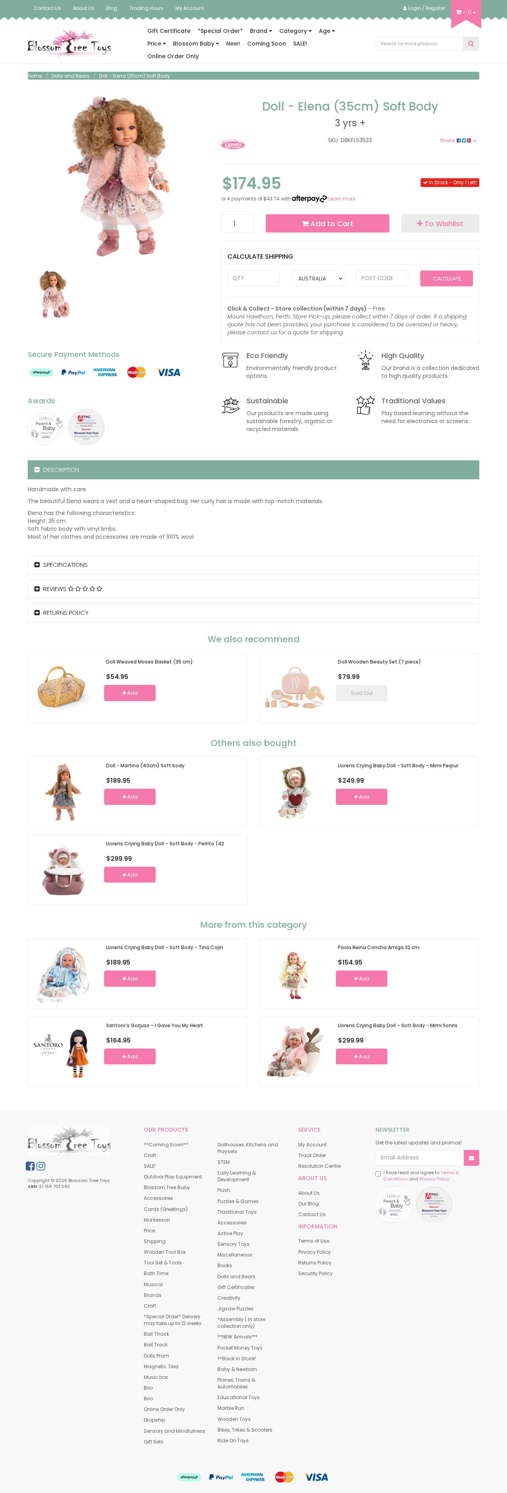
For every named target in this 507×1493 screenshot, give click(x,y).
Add (132, 693)
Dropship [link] (154, 1420)
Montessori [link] (157, 1220)
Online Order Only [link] (164, 1409)
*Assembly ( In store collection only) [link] (241, 1322)
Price (155, 44)
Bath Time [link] (156, 1273)
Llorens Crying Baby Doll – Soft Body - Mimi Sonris (397, 1025)
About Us (83, 8)
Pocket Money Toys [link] (240, 1347)
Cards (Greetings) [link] (166, 1209)
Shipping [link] (155, 1241)
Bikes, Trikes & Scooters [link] (245, 1429)
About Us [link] (309, 1193)
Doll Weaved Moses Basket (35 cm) (149, 661)
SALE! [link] (150, 1166)
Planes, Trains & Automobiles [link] (236, 1383)
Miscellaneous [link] (234, 1254)
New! (233, 44)
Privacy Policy (434, 1179)
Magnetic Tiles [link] (161, 1366)
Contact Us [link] (312, 1214)
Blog (111, 8)
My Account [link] (312, 1144)
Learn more (341, 198)
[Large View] (54, 294)
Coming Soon (266, 44)
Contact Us (47, 8)
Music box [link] (156, 1377)
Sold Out (362, 693)
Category (294, 31)
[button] (440, 223)
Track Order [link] (312, 1155)
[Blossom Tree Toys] (69, 43)
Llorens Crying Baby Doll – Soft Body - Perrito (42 (165, 843)
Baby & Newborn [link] (237, 1369)
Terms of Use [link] (313, 1240)
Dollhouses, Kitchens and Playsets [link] (247, 1148)
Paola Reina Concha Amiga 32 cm (378, 947)
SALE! (300, 44)
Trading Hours (146, 8)
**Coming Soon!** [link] (166, 1144)
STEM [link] (223, 1162)
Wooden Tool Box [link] (165, 1252)
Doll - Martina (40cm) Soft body (145, 765)
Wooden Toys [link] (234, 1419)
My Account (189, 8)
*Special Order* (220, 31)
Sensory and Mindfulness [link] (174, 1431)
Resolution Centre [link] (319, 1166)
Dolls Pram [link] (156, 1355)
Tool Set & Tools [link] (163, 1262)
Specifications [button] (65, 565)
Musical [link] (153, 1284)
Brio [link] (148, 1387)
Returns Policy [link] (315, 1262)
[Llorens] (260, 144)
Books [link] (224, 1265)
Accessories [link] (158, 1198)
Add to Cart (331, 224)
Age (325, 31)
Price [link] (149, 1230)
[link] (30, 1166)
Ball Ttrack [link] (156, 1334)
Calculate (446, 278)
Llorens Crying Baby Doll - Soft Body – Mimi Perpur (398, 765)
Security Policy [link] (315, 1273)
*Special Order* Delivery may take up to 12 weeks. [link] (173, 1320)
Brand (259, 31)
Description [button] (60, 469)
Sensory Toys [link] (233, 1244)
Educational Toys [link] (238, 1397)
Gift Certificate (169, 31)
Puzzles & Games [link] (238, 1201)
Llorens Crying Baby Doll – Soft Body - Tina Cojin (164, 947)
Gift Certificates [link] (236, 1287)
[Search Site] (471, 43)
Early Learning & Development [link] (236, 1176)
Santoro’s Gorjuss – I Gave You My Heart (154, 1025)
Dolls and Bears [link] (236, 1276)
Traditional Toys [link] (237, 1212)
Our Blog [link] (308, 1203)
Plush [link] (223, 1190)
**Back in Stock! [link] (236, 1358)
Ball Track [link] (156, 1344)
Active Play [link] (230, 1233)
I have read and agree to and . (421, 1176)
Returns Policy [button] (65, 612)
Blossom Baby (194, 44)
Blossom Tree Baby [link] (167, 1187)
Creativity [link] (228, 1298)
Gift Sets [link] (154, 1441)
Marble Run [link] (230, 1408)
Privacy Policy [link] (314, 1252)
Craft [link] (150, 1155)
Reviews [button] (55, 589)
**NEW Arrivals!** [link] (237, 1336)
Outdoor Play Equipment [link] (173, 1176)
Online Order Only (173, 56)
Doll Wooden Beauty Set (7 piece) (379, 661)
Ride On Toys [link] (233, 1440)
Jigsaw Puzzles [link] (235, 1308)
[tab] (253, 470)
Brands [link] (153, 1295)
